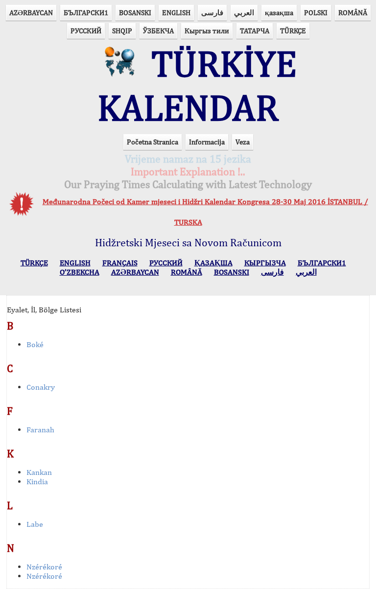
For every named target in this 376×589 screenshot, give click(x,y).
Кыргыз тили (207, 30)
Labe (34, 524)
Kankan (39, 472)
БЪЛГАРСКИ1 (86, 12)
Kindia (37, 481)
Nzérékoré (44, 566)
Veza (242, 142)
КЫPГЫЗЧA (265, 262)
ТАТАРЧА (254, 30)
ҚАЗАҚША (213, 262)
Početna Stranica (152, 142)
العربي (244, 12)
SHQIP (122, 30)
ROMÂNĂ (352, 12)
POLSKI (316, 12)
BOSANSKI (135, 12)
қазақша (279, 12)
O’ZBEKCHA (79, 272)
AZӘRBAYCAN (31, 12)
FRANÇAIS (120, 262)
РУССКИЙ (85, 30)
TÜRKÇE (293, 30)
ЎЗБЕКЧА (158, 30)
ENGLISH (176, 12)
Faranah (40, 429)
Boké (35, 344)
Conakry (40, 387)
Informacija (207, 142)
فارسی (212, 12)
